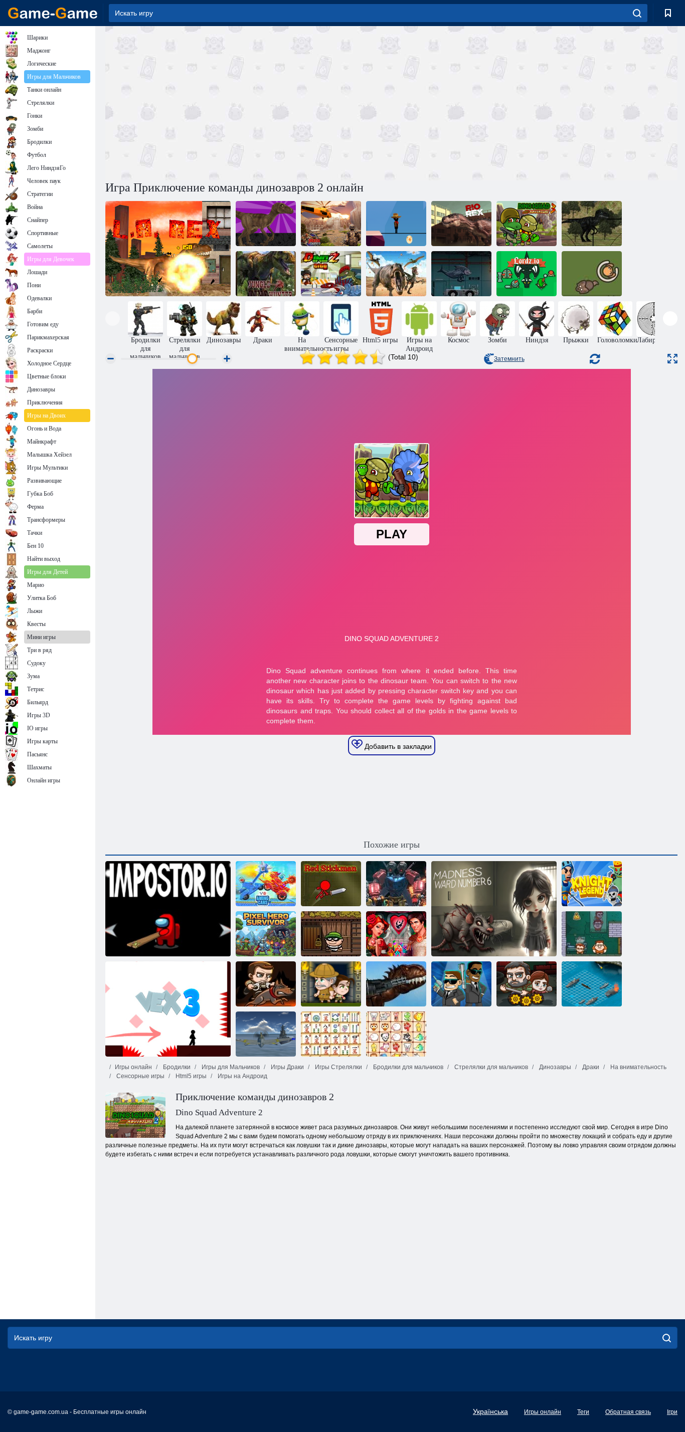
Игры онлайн (133, 1067)
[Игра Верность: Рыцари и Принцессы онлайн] (396, 933)
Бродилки (176, 1067)
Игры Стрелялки (337, 1067)
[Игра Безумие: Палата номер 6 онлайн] (494, 908)
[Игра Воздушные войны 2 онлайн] (266, 1034)
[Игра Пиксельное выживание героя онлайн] (266, 933)
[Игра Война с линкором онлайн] (592, 983)
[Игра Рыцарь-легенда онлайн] (592, 883)
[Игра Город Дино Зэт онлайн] (331, 273)
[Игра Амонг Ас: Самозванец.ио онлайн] (168, 908)
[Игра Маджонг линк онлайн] (331, 1034)
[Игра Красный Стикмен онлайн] (331, 883)
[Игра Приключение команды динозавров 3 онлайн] (526, 223)
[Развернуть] (672, 358)
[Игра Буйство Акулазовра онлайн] (461, 273)
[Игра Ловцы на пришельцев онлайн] (461, 983)
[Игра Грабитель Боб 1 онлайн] (331, 933)
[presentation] (112, 318)
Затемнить (509, 358)
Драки (590, 1067)
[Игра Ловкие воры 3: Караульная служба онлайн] (266, 983)
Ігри (672, 1411)
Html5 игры (190, 1076)
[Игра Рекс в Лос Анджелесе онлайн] (168, 248)
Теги (583, 1411)
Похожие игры (392, 845)
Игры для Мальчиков (230, 1067)
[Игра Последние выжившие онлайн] (526, 983)
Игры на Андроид (241, 1076)
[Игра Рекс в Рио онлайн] (461, 223)
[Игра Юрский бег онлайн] (396, 223)
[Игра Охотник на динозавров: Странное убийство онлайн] (396, 273)
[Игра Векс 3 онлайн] (168, 1009)
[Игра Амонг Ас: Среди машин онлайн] (266, 883)
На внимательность (637, 1067)
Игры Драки (286, 1067)
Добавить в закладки (397, 746)
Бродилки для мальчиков (407, 1067)
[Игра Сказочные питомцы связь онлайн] (396, 1034)
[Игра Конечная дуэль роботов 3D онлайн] (396, 883)
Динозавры (554, 1067)
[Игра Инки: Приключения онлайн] (331, 983)
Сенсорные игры (139, 1076)
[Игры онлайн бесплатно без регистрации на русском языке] (53, 13)
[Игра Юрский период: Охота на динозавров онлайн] (592, 223)
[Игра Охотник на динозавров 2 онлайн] (266, 223)
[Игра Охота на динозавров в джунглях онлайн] (266, 273)
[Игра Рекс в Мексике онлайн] (396, 983)
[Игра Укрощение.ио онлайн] (592, 273)
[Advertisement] (248, 102)
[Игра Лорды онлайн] (526, 273)
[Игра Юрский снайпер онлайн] (331, 223)
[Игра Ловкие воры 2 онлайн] (592, 933)
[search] (637, 13)
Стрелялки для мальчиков (490, 1067)
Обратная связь (628, 1411)
